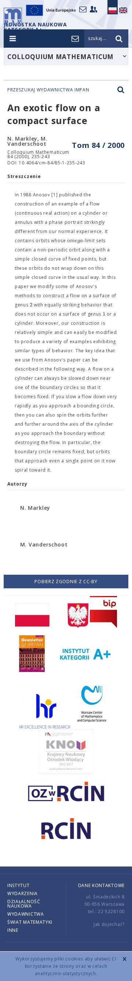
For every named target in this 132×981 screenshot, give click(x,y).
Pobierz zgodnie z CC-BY (65, 581)
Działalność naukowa (23, 903)
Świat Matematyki (29, 922)
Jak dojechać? (109, 924)
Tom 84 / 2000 (98, 145)
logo (13, 16)
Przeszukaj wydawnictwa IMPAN (48, 90)
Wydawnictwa (25, 914)
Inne (12, 930)
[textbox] (75, 240)
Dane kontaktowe (101, 885)
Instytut (18, 885)
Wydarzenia (22, 893)
